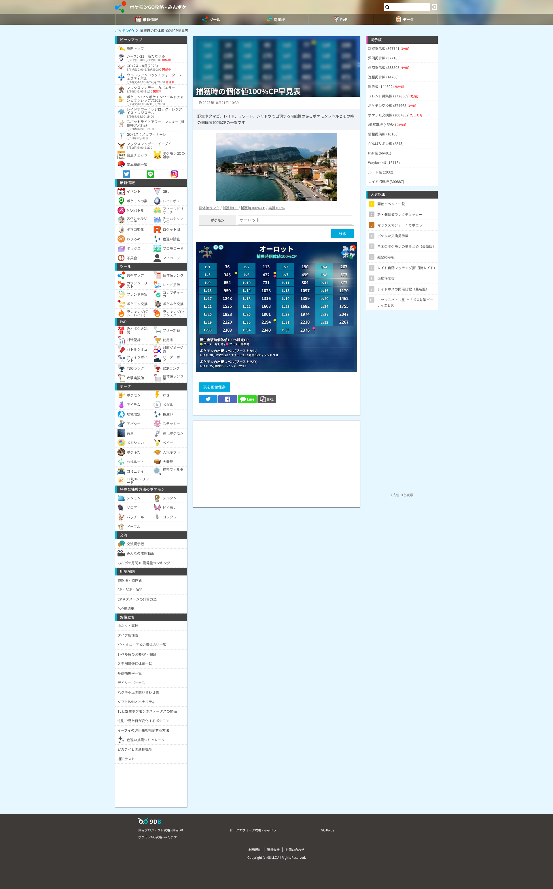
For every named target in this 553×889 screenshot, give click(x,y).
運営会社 (273, 849)
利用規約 (255, 849)
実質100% (276, 207)
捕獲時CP (230, 207)
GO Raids (327, 830)
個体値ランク (209, 207)
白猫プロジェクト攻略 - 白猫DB (160, 830)
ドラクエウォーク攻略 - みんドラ (253, 830)
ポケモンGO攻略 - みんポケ (158, 6)
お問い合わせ (294, 849)
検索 (342, 233)
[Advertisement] (276, 461)
